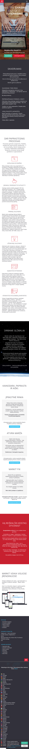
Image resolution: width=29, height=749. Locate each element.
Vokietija (4, 745)
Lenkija (4, 714)
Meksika (4, 721)
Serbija (4, 732)
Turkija (4, 742)
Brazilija (4, 681)
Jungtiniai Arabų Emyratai (8, 704)
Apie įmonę (4, 653)
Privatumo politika (6, 623)
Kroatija (4, 711)
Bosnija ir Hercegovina (7, 679)
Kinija (4, 706)
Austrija (4, 676)
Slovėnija (5, 736)
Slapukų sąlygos (6, 624)
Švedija (4, 739)
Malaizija (4, 718)
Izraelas (4, 701)
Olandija (4, 725)
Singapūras (5, 734)
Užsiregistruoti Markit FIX (14, 502)
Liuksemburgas (6, 716)
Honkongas (5, 694)
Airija (4, 674)
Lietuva (4, 715)
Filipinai (4, 691)
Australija (5, 675)
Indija (4, 695)
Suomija (4, 738)
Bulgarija (4, 682)
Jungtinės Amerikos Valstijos (9, 702)
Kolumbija (5, 709)
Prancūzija (5, 729)
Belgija (4, 678)
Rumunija (5, 731)
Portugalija (5, 728)
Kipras (4, 708)
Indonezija (5, 696)
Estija (4, 689)
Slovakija (5, 735)
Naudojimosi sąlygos (6, 621)
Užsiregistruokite (19, 55)
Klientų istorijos (5, 649)
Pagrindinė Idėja (6, 646)
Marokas (4, 719)
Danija (4, 686)
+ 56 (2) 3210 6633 (11, 633)
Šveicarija (5, 741)
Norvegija (5, 724)
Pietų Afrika (5, 726)
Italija (4, 699)
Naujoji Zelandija (6, 722)
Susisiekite (8, 55)
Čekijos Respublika (7, 684)
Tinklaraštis (4, 652)
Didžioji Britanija (6, 688)
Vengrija (4, 744)
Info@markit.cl (12, 634)
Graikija (4, 692)
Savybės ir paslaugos (7, 647)
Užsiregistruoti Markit (14, 426)
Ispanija (4, 698)
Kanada (4, 705)
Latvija (4, 712)
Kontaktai (4, 627)
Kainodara (4, 650)
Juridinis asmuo (5, 626)
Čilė (3, 685)
